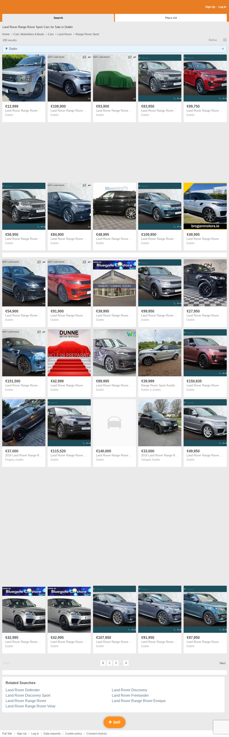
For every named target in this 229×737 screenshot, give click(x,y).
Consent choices (97, 733)
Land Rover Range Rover (26, 701)
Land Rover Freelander (130, 695)
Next (223, 663)
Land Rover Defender (23, 690)
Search (58, 18)
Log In (222, 7)
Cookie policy (73, 733)
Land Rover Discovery (129, 690)
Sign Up (210, 7)
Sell (116, 722)
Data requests (52, 733)
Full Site (7, 733)
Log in (35, 733)
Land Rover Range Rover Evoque (139, 701)
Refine (213, 40)
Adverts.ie (19, 7)
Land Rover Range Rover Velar (30, 706)
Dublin (9, 115)
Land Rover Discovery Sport (28, 695)
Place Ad (171, 18)
